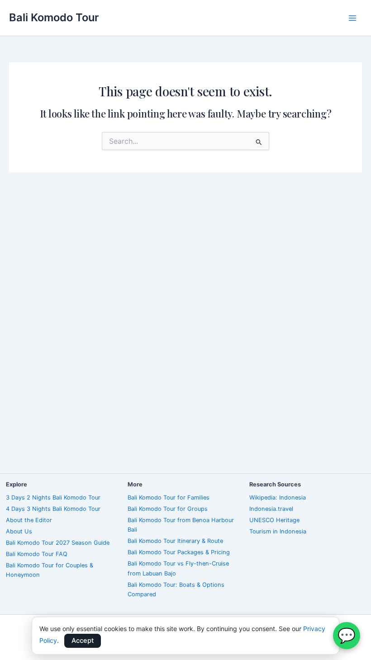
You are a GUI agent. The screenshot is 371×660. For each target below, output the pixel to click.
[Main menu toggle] (352, 18)
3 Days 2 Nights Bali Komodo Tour (53, 497)
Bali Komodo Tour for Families (168, 497)
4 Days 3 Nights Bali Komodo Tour (53, 508)
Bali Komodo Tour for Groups (168, 508)
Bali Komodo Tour (54, 17)
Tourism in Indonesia (277, 531)
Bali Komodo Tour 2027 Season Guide (57, 542)
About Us (19, 531)
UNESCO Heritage (274, 520)
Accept (82, 640)
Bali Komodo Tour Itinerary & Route (175, 540)
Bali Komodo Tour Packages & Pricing (179, 552)
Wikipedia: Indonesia (277, 497)
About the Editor (29, 520)
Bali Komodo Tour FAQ (36, 554)
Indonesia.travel (271, 508)
